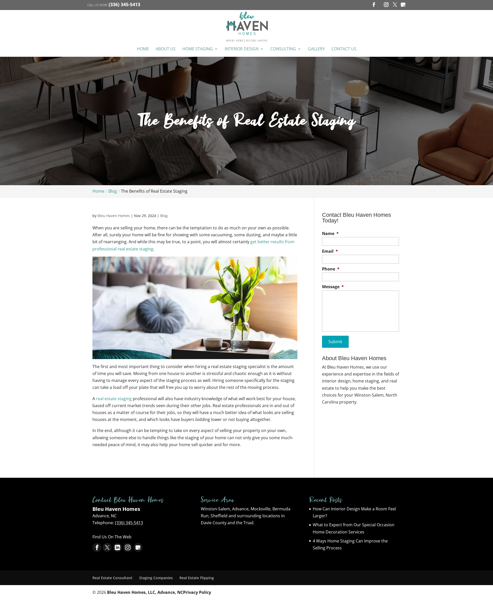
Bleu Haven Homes (114, 215)
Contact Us (343, 49)
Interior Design (242, 49)
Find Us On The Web (111, 537)
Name (330, 233)
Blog (164, 215)
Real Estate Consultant (112, 577)
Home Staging (197, 49)
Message (333, 286)
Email (330, 251)
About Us (166, 49)
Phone (330, 269)
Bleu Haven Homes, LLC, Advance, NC (145, 592)
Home (143, 49)
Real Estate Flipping (196, 577)
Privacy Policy (197, 592)
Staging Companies (156, 577)
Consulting (283, 49)
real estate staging (114, 398)
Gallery (316, 49)
